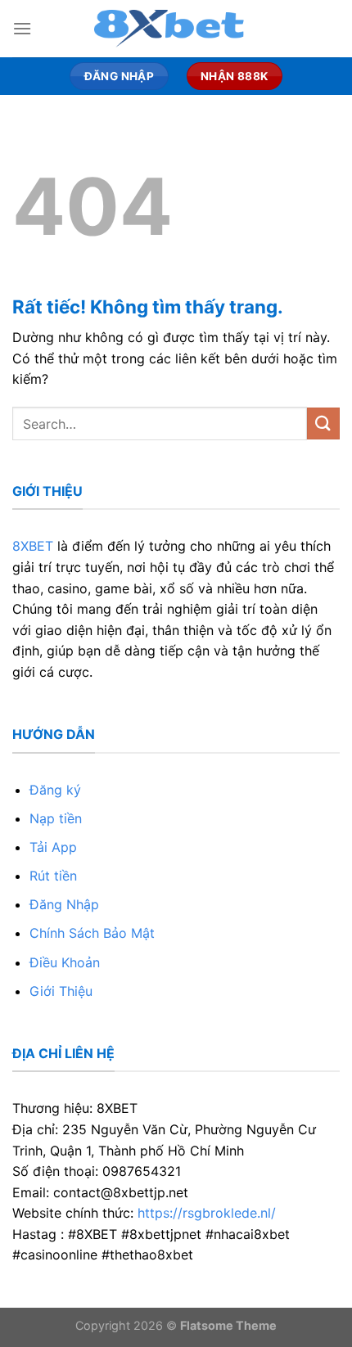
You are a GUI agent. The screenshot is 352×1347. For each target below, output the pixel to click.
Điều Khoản (64, 962)
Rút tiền (53, 875)
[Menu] (22, 28)
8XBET (32, 546)
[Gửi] (323, 423)
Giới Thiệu (61, 991)
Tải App (53, 847)
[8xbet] (176, 28)
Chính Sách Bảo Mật (92, 933)
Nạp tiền (55, 818)
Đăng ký (55, 790)
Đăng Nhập (64, 904)
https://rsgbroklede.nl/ (207, 1213)
